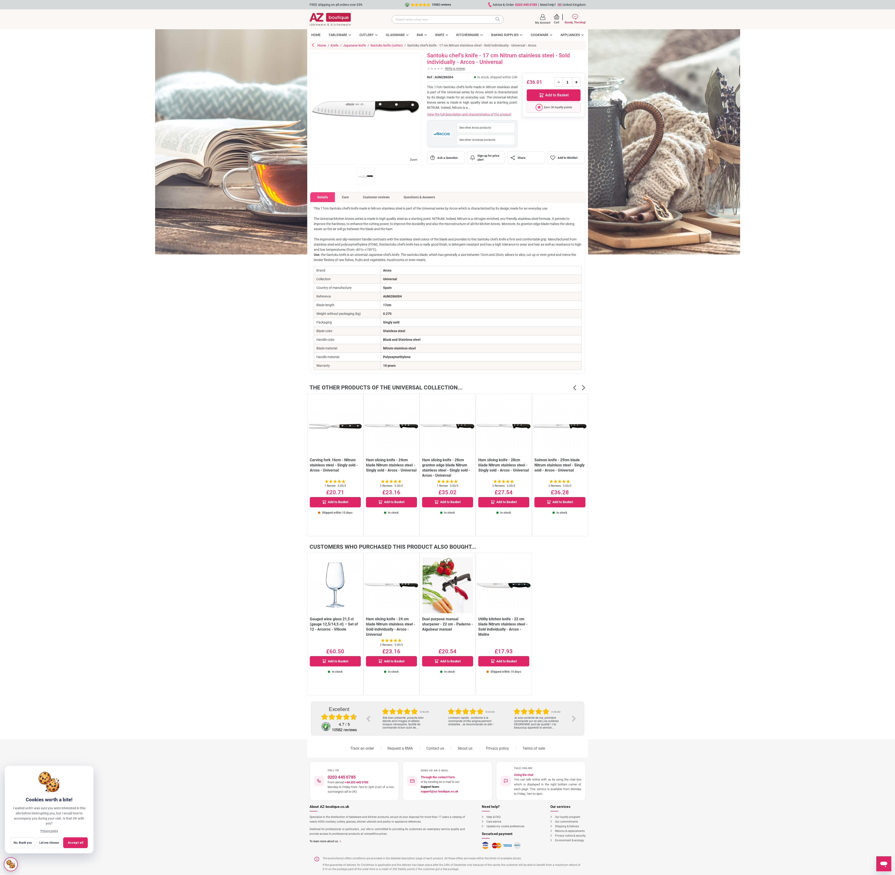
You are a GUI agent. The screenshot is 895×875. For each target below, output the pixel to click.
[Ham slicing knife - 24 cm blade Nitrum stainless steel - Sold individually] (391, 585)
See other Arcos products (475, 127)
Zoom (413, 159)
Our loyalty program (567, 817)
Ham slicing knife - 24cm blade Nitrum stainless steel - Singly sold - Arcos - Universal (391, 465)
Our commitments (566, 821)
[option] (405, 713)
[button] (542, 19)
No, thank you (23, 842)
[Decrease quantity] (558, 82)
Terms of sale (533, 748)
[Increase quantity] (576, 82)
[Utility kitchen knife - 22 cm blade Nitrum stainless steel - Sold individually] (504, 585)
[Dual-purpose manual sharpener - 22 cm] (447, 585)
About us (465, 748)
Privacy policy (497, 748)
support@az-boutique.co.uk (439, 791)
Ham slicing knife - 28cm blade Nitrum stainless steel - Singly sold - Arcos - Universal (503, 465)
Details (322, 197)
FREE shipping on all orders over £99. (336, 5)
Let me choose (49, 842)
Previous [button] (368, 718)
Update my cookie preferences (505, 826)
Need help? (548, 5)
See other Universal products (477, 140)
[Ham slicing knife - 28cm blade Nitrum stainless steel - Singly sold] (504, 426)
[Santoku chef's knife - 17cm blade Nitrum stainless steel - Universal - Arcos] (365, 176)
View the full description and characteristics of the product (469, 114)
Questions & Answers (419, 197)
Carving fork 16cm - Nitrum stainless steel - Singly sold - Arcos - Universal (334, 465)
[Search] (499, 19)
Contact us (435, 748)
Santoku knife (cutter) (386, 45)
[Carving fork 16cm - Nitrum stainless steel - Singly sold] (335, 426)
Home (322, 45)
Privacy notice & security (570, 835)
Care (345, 197)
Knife (335, 45)
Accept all (75, 842)
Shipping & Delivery (567, 826)
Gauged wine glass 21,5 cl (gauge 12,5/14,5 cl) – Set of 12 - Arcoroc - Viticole (334, 624)
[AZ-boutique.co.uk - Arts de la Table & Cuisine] (330, 19)
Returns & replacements (570, 831)
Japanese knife (355, 45)
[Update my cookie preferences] (11, 864)
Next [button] (574, 718)
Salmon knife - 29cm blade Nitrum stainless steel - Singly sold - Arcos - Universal (559, 465)
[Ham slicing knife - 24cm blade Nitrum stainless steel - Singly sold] (391, 426)
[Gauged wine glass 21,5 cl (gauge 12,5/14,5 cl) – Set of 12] (335, 585)
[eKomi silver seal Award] (326, 726)
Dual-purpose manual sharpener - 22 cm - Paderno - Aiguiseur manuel (447, 624)
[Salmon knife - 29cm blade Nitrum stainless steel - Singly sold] (560, 426)
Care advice (493, 821)
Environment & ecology (569, 840)
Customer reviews (376, 197)
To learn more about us (324, 841)
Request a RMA (400, 748)
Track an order (362, 748)
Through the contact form (438, 777)
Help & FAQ (493, 817)
